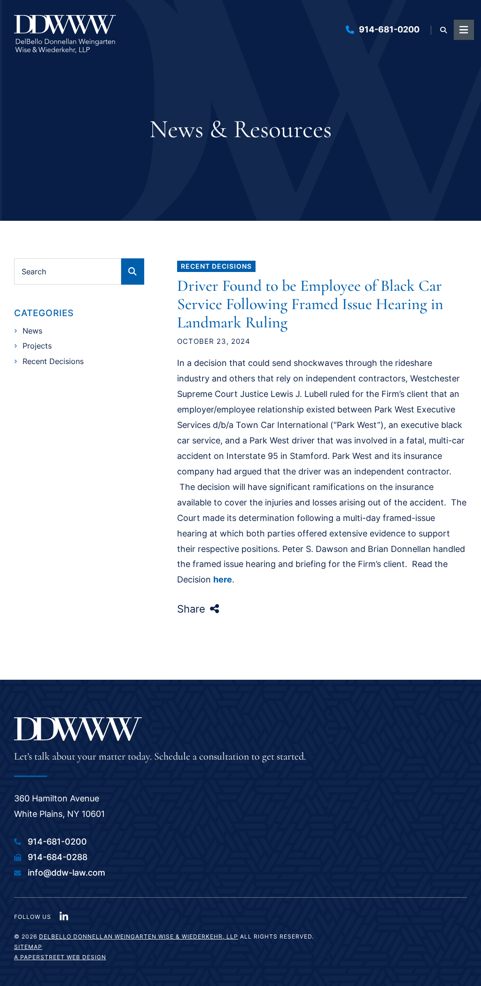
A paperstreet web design (60, 957)
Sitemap (28, 946)
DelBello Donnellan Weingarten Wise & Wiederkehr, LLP (138, 936)
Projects (37, 345)
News (32, 330)
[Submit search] (133, 271)
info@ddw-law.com (66, 872)
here (222, 579)
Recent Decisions (216, 266)
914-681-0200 (389, 29)
